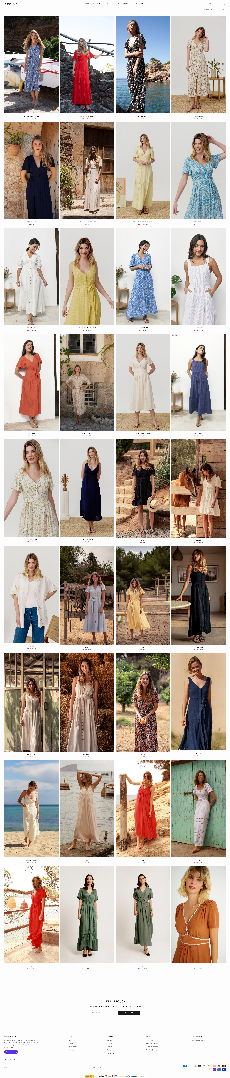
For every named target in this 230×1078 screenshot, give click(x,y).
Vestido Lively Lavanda (31, 116)
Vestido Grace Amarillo (32, 539)
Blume (31, 966)
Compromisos (111, 1050)
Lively (87, 647)
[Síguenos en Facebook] (5, 1060)
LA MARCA (126, 3)
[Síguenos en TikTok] (19, 1060)
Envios (71, 1043)
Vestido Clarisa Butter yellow (143, 222)
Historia (109, 1043)
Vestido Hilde (198, 116)
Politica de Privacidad (152, 1047)
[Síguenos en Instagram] (10, 1060)
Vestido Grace (31, 433)
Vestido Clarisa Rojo (87, 116)
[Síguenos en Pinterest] (14, 1060)
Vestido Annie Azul (87, 539)
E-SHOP (107, 3)
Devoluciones (73, 1047)
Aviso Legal (149, 1040)
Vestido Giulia (87, 754)
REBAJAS (87, 3)
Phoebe (142, 540)
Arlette (198, 753)
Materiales (110, 1053)
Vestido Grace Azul (198, 222)
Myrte (143, 754)
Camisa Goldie (31, 646)
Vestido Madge (32, 222)
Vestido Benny (198, 327)
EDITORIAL (116, 3)
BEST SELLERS (97, 3)
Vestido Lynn (198, 647)
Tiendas (109, 1040)
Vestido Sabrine (87, 433)
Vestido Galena (32, 327)
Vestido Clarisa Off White (87, 222)
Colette (198, 966)
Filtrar (224, 9)
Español (209, 3)
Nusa (87, 860)
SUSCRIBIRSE (129, 1013)
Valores (109, 1047)
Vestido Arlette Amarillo (87, 327)
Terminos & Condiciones (153, 1050)
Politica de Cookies (152, 1043)
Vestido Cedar (143, 116)
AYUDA (135, 3)
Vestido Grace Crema (143, 433)
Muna (143, 966)
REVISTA (143, 3)
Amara (198, 860)
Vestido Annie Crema (31, 860)
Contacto (71, 1050)
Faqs (70, 1040)
